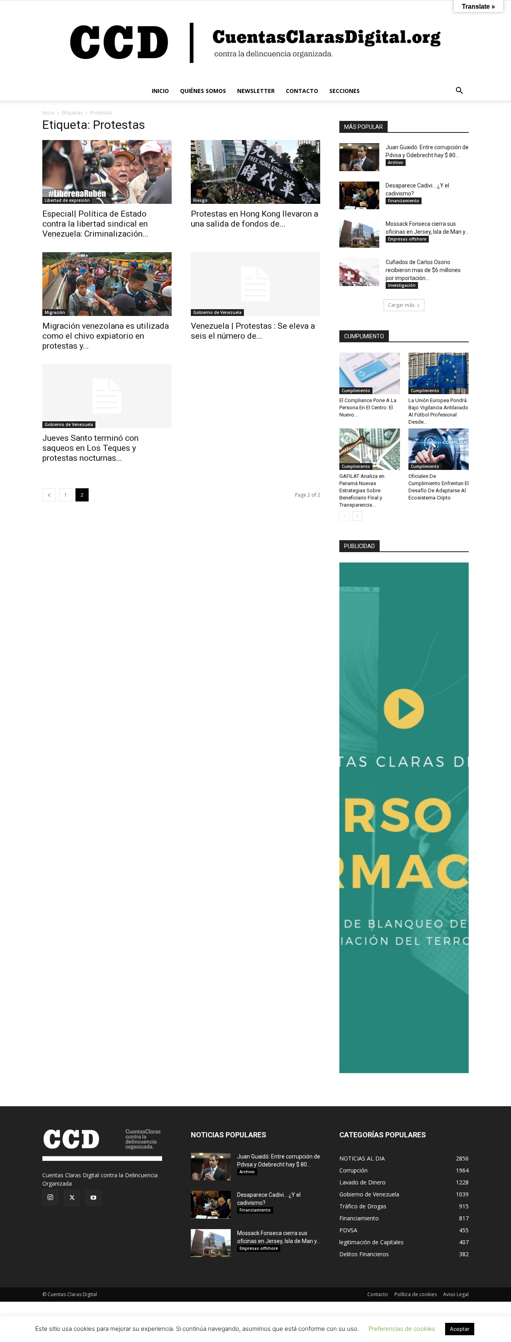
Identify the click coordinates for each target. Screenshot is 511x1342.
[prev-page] (49, 494)
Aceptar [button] (459, 1329)
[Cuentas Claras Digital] (255, 41)
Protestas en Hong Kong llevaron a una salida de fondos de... (254, 219)
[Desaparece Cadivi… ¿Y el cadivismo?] (359, 195)
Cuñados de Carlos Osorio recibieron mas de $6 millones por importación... (423, 270)
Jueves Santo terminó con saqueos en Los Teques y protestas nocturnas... (90, 448)
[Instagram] (50, 1198)
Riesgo (200, 200)
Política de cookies (415, 1294)
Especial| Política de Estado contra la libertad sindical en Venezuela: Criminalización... (95, 224)
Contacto (377, 1294)
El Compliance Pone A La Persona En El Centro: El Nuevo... (367, 407)
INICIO (160, 91)
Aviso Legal (456, 1294)
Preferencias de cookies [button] (401, 1328)
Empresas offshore (407, 239)
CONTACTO (302, 91)
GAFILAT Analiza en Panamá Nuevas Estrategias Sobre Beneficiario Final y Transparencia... (361, 490)
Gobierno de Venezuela (217, 312)
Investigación (402, 285)
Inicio (48, 112)
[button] (459, 91)
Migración (55, 312)
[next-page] (357, 516)
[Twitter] (72, 1198)
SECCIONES (344, 91)
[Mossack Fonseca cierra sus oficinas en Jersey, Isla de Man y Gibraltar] (359, 234)
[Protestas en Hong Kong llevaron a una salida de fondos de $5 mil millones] (255, 172)
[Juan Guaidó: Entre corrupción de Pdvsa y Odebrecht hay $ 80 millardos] (359, 157)
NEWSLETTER (256, 91)
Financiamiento (403, 200)
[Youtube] (93, 1198)
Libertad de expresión (67, 200)
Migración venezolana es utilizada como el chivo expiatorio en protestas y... (105, 336)
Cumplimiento (356, 390)
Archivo (395, 162)
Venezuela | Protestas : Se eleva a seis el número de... (253, 331)
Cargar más (401, 305)
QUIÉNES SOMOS (203, 91)
